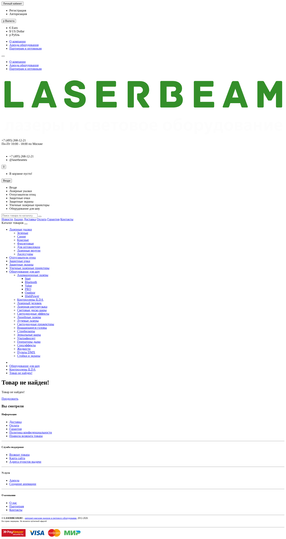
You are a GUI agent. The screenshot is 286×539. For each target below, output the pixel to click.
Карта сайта (17, 458)
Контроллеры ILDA (30, 299)
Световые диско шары (32, 310)
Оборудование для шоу (24, 271)
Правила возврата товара (26, 436)
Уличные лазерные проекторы (29, 268)
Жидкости (24, 348)
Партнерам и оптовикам (25, 48)
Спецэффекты (26, 345)
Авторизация (18, 14)
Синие (21, 236)
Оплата (41, 219)
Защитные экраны (21, 264)
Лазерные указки (20, 229)
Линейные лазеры (29, 317)
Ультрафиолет (26, 338)
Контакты (66, 219)
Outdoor (30, 292)
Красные (23, 240)
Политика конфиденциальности (30, 432)
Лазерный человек (29, 303)
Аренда (14, 480)
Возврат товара (19, 454)
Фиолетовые (25, 243)
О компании (17, 41)
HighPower (32, 296)
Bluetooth (31, 282)
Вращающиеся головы (32, 327)
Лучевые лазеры (28, 320)
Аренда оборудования (24, 45)
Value (28, 285)
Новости (7, 219)
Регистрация (17, 10)
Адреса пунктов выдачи (25, 461)
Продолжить (10, 398)
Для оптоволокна (28, 247)
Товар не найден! (20, 373)
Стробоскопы (26, 331)
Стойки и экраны (28, 355)
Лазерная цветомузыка (32, 306)
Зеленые (22, 233)
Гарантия (53, 219)
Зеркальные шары (29, 334)
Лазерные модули (28, 250)
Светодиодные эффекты (33, 313)
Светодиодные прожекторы (35, 324)
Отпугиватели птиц (22, 257)
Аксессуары (25, 254)
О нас (13, 502)
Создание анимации (22, 484)
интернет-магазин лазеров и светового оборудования (50, 518)
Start (28, 278)
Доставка (30, 219)
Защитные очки (19, 261)
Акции (18, 219)
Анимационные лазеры (32, 275)
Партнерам (16, 506)
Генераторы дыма (28, 341)
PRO (28, 289)
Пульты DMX (26, 352)
